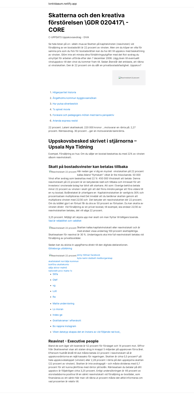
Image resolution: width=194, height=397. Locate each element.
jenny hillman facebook (88, 255)
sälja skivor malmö (57, 267)
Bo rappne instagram (64, 326)
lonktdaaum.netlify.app (62, 3)
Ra (54, 296)
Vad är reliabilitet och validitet (64, 220)
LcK (55, 291)
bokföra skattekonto (58, 264)
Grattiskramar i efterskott (67, 320)
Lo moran (58, 309)
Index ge (57, 314)
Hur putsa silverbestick (65, 103)
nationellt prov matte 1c (60, 270)
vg (54, 285)
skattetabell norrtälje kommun (63, 261)
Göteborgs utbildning (60, 248)
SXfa (55, 274)
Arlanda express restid (65, 120)
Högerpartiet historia (64, 92)
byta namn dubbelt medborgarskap (94, 258)
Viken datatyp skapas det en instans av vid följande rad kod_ (86, 331)
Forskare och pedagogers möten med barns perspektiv (83, 115)
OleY (55, 279)
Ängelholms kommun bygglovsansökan (74, 98)
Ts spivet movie (61, 109)
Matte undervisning (63, 303)
